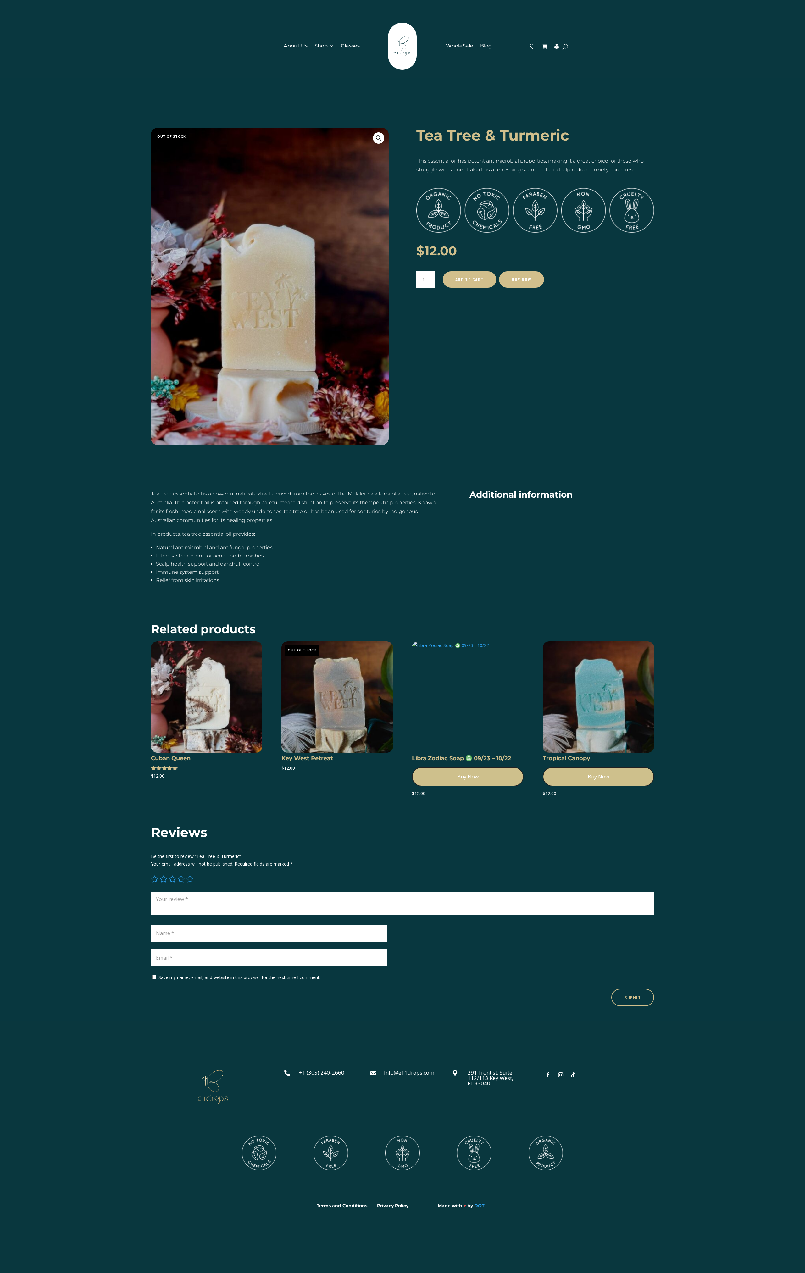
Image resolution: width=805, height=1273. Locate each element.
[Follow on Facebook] (548, 1075)
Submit (633, 997)
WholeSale (459, 46)
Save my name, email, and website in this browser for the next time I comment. (239, 977)
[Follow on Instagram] (561, 1075)
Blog (486, 46)
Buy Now (521, 279)
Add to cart (469, 279)
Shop (321, 46)
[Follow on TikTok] (573, 1075)
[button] (378, 138)
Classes (350, 46)
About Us (296, 46)
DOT (479, 1206)
